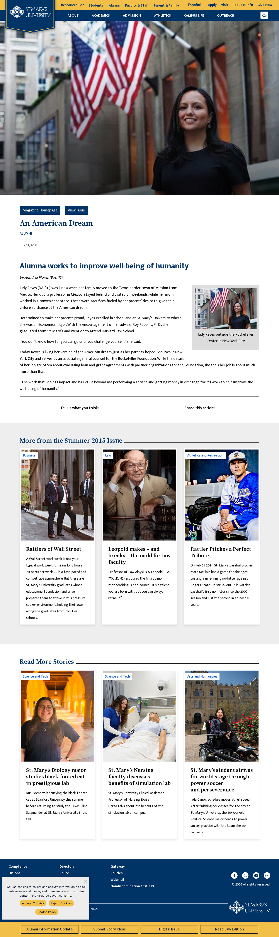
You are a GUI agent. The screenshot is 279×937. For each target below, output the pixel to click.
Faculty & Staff (136, 6)
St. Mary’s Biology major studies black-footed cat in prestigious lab (56, 777)
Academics (101, 16)
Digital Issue (169, 929)
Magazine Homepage (40, 210)
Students (96, 6)
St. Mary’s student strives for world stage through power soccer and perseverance (222, 780)
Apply (212, 5)
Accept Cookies (33, 903)
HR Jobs (14, 873)
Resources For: (72, 5)
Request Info (243, 5)
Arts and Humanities (202, 677)
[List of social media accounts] (248, 875)
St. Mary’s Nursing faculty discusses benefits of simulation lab (139, 777)
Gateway (118, 866)
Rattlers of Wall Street (53, 549)
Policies (117, 873)
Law (108, 455)
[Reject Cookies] (85, 881)
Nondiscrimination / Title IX (132, 886)
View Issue (76, 210)
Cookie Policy (46, 912)
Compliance (18, 866)
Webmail (117, 879)
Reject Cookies (61, 903)
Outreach (225, 16)
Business (29, 455)
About (73, 16)
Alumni (114, 6)
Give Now (264, 5)
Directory (67, 866)
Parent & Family (166, 6)
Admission (132, 16)
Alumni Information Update (49, 929)
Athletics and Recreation (205, 455)
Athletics (162, 16)
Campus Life (194, 16)
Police (64, 873)
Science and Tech (35, 677)
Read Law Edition (229, 929)
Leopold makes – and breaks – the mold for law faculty (139, 556)
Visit (224, 5)
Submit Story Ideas (109, 929)
